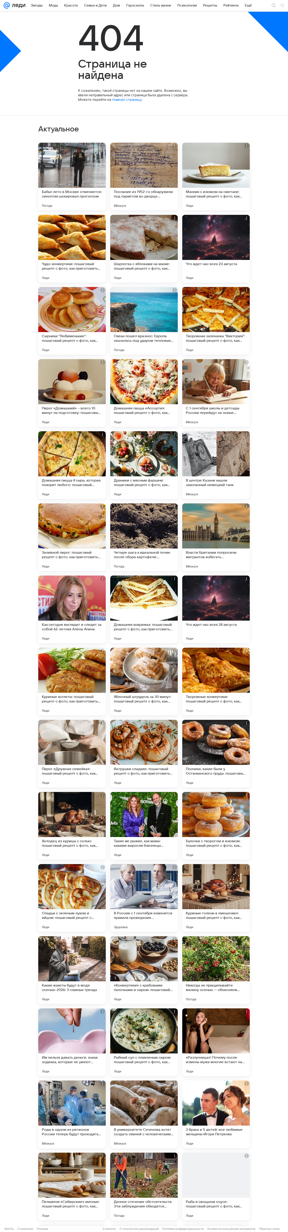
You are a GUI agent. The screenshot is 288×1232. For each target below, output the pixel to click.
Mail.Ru (9, 1228)
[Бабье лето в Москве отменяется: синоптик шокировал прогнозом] (72, 176)
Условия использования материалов (231, 1228)
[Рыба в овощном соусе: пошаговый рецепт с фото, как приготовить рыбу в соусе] (216, 1186)
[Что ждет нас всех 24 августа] (216, 609)
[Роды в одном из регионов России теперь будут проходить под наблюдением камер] (72, 1114)
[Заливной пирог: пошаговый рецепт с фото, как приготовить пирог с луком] (72, 537)
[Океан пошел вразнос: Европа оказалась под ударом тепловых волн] (144, 321)
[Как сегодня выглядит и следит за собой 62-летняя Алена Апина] (72, 609)
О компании (25, 1228)
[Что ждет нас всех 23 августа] (216, 248)
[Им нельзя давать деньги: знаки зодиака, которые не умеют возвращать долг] (72, 1042)
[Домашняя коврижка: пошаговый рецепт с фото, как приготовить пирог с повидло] (144, 609)
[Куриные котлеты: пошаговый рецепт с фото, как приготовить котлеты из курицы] (72, 681)
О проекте (109, 1228)
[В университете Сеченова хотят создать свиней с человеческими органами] (144, 1114)
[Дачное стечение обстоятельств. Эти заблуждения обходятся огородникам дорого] (144, 1186)
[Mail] (7, 5)
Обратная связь (269, 1228)
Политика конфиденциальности (183, 1228)
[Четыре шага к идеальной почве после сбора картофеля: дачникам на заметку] (144, 537)
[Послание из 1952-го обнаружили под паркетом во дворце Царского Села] (144, 176)
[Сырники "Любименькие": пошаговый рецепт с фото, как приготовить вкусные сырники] (72, 321)
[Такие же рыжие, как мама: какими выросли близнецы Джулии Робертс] (144, 826)
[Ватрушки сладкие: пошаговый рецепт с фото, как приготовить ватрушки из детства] (144, 753)
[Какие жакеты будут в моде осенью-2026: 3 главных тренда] (72, 970)
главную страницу (127, 99)
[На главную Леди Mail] (17, 5)
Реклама (42, 1228)
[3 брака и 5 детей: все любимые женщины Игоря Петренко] (216, 1114)
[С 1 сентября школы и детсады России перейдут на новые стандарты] (216, 393)
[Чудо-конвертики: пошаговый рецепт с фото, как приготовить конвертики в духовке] (72, 248)
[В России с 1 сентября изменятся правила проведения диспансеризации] (144, 898)
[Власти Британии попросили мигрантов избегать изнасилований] (216, 537)
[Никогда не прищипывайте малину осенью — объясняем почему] (216, 970)
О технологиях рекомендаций (139, 1228)
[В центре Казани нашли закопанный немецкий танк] (216, 465)
